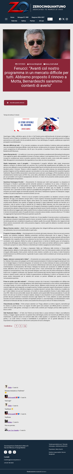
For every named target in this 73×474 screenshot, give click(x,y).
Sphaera (43, 471)
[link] (36, 7)
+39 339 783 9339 (8, 463)
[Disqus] (36, 359)
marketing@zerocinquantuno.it (12, 459)
